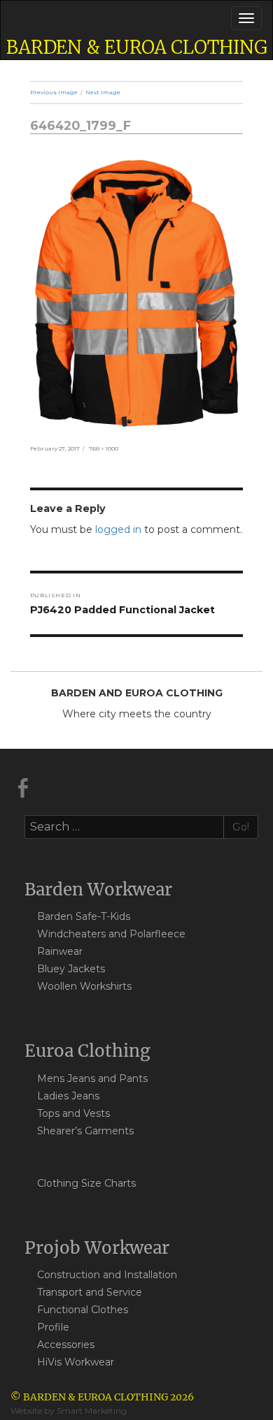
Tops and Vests (73, 1113)
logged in (118, 529)
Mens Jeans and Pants (92, 1078)
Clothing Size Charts (86, 1183)
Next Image (102, 92)
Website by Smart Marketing (68, 1410)
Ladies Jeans (68, 1096)
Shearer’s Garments (85, 1131)
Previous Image (54, 92)
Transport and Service (89, 1292)
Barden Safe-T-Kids (83, 916)
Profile (53, 1327)
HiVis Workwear (75, 1362)
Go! (241, 827)
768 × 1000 (103, 448)
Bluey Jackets (71, 968)
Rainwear (60, 951)
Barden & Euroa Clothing (136, 47)
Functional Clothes (82, 1309)
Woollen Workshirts (84, 986)
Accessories (65, 1344)
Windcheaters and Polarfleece (111, 934)
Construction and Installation (107, 1274)
